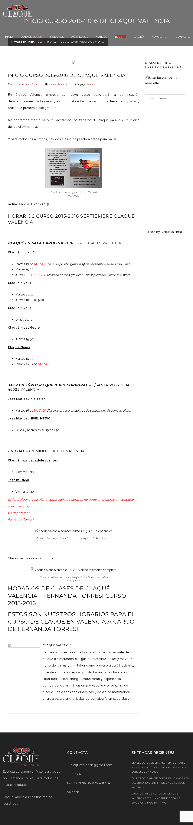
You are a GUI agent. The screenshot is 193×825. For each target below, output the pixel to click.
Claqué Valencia (58, 84)
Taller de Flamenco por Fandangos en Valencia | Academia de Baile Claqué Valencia (160, 783)
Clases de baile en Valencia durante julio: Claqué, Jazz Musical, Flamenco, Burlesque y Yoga (160, 767)
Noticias (91, 84)
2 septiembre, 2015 (27, 84)
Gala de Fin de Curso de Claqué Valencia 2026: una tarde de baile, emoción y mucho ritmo (156, 798)
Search (181, 98)
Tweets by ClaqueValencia (163, 232)
